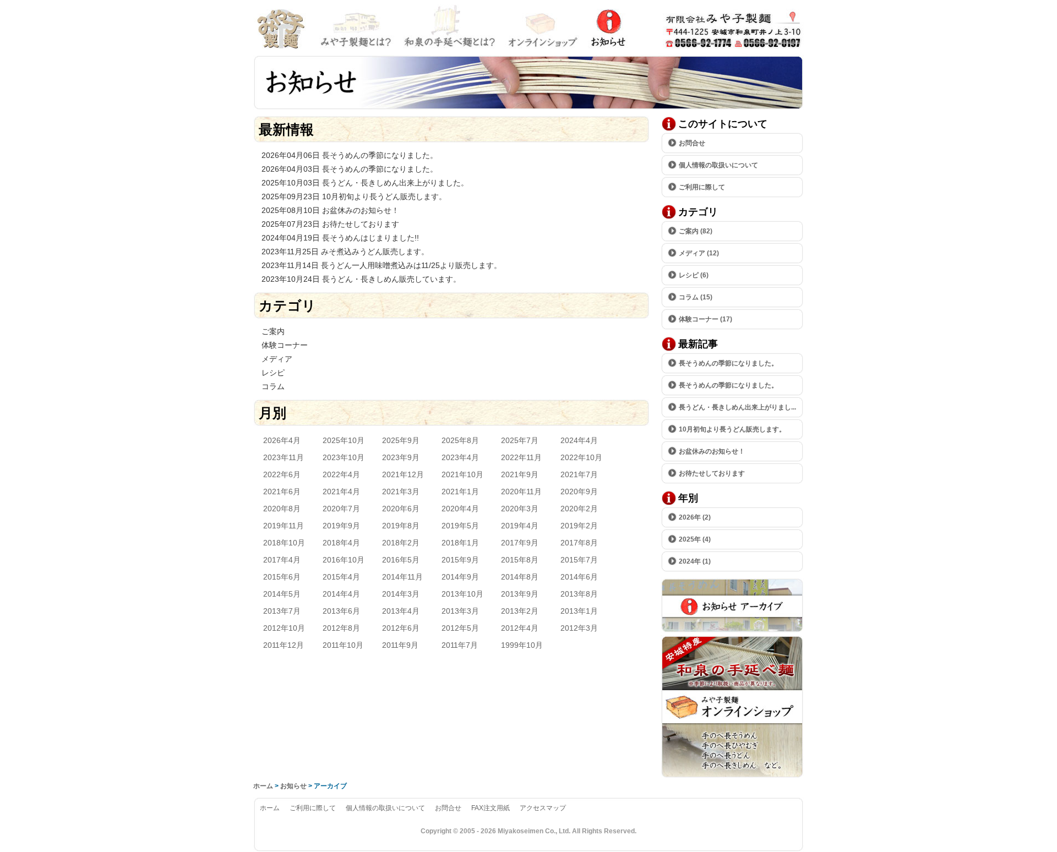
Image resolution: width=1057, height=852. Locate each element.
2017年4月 (282, 559)
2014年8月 (519, 576)
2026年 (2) (695, 517)
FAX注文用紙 (490, 808)
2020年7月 (341, 508)
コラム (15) (695, 297)
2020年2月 (579, 508)
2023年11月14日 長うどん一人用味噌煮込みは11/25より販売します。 (381, 265)
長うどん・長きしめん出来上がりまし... (737, 407)
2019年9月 (341, 525)
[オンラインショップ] (732, 775)
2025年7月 (519, 440)
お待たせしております (712, 473)
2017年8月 (579, 542)
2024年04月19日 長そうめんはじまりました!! (340, 237)
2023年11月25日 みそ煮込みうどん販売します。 (345, 251)
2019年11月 (283, 525)
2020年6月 (400, 508)
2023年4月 (460, 457)
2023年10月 (343, 457)
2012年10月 (284, 628)
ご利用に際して (702, 187)
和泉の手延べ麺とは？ (448, 27)
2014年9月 (460, 576)
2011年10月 (343, 645)
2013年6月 (341, 611)
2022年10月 (581, 457)
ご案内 (273, 331)
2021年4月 (341, 491)
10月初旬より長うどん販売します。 (732, 429)
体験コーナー (284, 345)
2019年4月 (519, 525)
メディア (276, 358)
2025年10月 (343, 440)
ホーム (263, 786)
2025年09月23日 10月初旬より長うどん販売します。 (353, 196)
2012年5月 (460, 628)
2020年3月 (519, 508)
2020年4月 (460, 508)
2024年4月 (579, 440)
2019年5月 (460, 525)
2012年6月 (400, 628)
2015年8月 (519, 559)
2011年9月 (400, 645)
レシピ (273, 372)
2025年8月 (460, 440)
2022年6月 (282, 474)
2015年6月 (282, 576)
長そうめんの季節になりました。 (728, 363)
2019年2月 (579, 525)
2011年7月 (460, 645)
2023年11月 (283, 457)
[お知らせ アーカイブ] (732, 630)
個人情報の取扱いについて (718, 165)
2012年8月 (341, 628)
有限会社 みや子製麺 (283, 27)
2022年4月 (341, 474)
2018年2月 (400, 542)
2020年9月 (579, 491)
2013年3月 (460, 611)
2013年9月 (519, 593)
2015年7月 (579, 559)
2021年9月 (519, 474)
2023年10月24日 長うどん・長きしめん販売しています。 (361, 279)
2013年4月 (400, 611)
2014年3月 (400, 593)
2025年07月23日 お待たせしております (330, 224)
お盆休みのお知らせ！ (712, 451)
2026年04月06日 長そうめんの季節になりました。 (349, 155)
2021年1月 (460, 491)
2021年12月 (403, 474)
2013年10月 (462, 593)
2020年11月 (521, 491)
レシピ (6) (694, 275)
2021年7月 (579, 474)
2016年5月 (400, 559)
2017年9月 (519, 542)
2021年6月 (282, 491)
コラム (273, 386)
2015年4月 (341, 576)
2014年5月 (282, 593)
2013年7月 (282, 611)
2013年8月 (579, 593)
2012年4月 (519, 628)
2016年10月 (343, 559)
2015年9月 (460, 559)
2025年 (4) (695, 539)
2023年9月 (400, 457)
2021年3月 (400, 491)
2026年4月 (282, 440)
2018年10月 (284, 542)
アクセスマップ (543, 808)
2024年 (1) (695, 561)
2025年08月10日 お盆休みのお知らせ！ (330, 210)
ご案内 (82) (695, 231)
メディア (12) (699, 253)
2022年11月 (521, 457)
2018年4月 (341, 542)
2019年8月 (400, 525)
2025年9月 (400, 440)
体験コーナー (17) (705, 319)
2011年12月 (283, 645)
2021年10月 (462, 474)
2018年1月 (460, 542)
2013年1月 (579, 611)
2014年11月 (402, 576)
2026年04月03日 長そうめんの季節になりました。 (349, 169)
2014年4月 (341, 593)
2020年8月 (282, 508)
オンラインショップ (542, 27)
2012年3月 (579, 628)
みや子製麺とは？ (357, 27)
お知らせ (611, 27)
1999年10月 (522, 645)
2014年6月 (579, 576)
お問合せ (721, 27)
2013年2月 (519, 611)
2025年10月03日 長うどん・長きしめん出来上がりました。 (364, 182)
